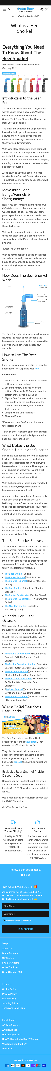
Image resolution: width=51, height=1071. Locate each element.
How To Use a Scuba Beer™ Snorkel (20, 1039)
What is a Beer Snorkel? (28, 16)
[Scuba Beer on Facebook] (22, 874)
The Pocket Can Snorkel (17, 595)
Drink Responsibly (11, 1034)
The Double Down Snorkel (18, 653)
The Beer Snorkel (13, 573)
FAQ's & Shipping (10, 962)
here (37, 368)
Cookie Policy (9, 989)
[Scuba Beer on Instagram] (25, 874)
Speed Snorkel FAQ (12, 972)
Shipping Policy (10, 1003)
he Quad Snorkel (14, 689)
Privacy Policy (9, 993)
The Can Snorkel (13, 587)
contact (18, 761)
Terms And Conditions (13, 1007)
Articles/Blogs (9, 1029)
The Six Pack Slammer (16, 696)
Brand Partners (10, 953)
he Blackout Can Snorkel (18, 598)
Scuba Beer (31, 741)
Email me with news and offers (18, 921)
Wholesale (7, 1048)
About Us (7, 948)
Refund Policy (9, 998)
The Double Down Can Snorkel (20, 664)
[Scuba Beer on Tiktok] (29, 874)
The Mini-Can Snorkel (16, 605)
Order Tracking (10, 967)
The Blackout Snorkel (16, 580)
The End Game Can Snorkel (18, 678)
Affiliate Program (11, 1025)
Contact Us (8, 957)
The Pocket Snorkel (15, 577)
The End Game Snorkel (16, 671)
